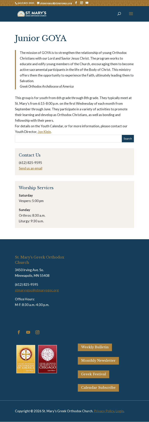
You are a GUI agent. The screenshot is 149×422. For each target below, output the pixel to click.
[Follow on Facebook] (19, 332)
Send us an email (30, 168)
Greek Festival (93, 374)
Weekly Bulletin (95, 347)
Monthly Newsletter (98, 361)
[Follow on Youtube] (28, 332)
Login (120, 411)
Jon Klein (44, 132)
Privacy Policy (104, 411)
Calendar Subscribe (98, 388)
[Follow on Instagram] (37, 332)
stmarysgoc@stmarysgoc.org (37, 290)
